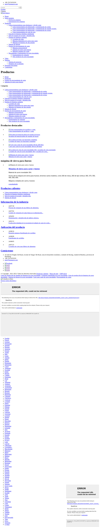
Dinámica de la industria (16, 64)
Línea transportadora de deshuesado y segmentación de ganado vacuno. (34, 28)
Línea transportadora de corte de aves (23, 32)
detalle (16, 184)
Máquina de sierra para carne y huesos (20, 156)
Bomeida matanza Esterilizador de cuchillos (22, 233)
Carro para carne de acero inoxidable (44, 277)
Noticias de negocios (15, 62)
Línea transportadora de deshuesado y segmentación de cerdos (31, 27)
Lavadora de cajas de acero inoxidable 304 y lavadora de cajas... (28, 151)
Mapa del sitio (54, 274)
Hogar (7, 16)
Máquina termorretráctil (19, 48)
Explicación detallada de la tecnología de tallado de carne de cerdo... (30, 223)
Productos (8, 23)
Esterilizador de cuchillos (16, 238)
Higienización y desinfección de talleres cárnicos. (24, 218)
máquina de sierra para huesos (21, 50)
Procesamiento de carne (64, 277)
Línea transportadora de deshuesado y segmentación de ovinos (31, 30)
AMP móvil (63, 274)
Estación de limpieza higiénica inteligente (21, 34)
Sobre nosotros (9, 18)
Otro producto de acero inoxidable (23, 57)
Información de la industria (14, 202)
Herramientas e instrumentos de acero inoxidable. (24, 53)
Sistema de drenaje (14, 44)
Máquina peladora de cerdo (20, 51)
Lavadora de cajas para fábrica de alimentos (22, 246)
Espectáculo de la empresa (17, 21)
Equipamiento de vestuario (20, 55)
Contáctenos (8, 67)
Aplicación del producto (13, 227)
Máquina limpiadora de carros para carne (25, 41)
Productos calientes (10, 188)
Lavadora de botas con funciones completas (22, 141)
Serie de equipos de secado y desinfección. (22, 35)
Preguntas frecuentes (11, 65)
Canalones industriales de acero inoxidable (54, 275)
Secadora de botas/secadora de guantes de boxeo (23, 136)
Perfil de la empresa (15, 20)
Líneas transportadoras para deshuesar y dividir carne (25, 25)
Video (6, 58)
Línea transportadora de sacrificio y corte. (21, 131)
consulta (11, 184)
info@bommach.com (11, 260)
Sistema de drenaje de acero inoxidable (20, 277)
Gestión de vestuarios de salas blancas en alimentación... (26, 213)
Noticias (7, 60)
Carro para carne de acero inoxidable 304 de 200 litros (25, 146)
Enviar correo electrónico (8, 281)
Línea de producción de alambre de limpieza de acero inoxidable (20, 275)
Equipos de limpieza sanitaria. (18, 37)
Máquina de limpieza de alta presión (23, 42)
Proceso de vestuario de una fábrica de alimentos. (24, 208)
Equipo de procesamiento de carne (19, 46)
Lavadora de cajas (18, 39)
